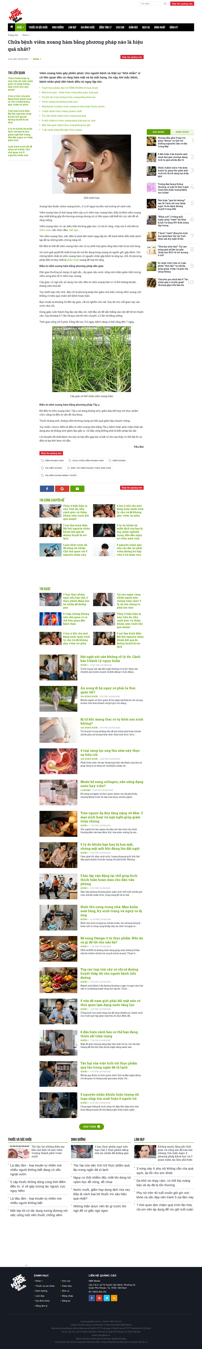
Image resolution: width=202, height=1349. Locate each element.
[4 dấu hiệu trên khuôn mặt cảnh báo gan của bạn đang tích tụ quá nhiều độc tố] (151, 157)
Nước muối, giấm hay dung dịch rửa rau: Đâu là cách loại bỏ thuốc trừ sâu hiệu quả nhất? (102, 1194)
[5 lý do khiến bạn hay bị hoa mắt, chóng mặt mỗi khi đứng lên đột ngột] (58, 855)
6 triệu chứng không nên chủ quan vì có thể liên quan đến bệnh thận (76, 618)
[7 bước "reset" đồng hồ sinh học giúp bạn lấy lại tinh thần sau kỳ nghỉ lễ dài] (151, 236)
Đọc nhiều (158, 132)
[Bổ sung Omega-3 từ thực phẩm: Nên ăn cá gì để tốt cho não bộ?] (58, 949)
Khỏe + (84, 665)
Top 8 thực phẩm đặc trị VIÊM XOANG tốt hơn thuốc (70, 87)
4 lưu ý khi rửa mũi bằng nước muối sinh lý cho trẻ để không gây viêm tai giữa (20, 100)
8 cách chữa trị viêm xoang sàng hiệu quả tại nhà (68, 120)
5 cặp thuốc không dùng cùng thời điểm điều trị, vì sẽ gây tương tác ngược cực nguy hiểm (38, 1186)
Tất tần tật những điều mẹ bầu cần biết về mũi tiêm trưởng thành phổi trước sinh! (48, 1151)
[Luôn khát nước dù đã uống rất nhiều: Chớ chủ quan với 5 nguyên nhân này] (50, 550)
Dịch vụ (146, 27)
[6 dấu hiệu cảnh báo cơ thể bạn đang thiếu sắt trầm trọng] (58, 1043)
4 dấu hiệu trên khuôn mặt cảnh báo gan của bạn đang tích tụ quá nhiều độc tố (172, 157)
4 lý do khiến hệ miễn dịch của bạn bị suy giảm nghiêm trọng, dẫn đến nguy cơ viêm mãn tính (20, 134)
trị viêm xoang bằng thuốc (61, 475)
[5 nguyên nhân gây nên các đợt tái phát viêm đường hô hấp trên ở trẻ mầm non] (104, 550)
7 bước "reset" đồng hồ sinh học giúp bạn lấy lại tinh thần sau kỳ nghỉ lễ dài (173, 236)
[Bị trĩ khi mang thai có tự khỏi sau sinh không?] (58, 730)
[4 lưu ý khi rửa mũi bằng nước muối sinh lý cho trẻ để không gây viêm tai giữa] (104, 510)
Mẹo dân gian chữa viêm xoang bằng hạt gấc (66, 125)
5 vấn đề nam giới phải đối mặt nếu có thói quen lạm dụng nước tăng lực (110, 1003)
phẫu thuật (73, 260)
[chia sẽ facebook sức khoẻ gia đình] (92, 1298)
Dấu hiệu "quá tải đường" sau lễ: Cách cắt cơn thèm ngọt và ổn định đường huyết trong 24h (172, 204)
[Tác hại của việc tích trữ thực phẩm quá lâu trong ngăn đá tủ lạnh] (58, 1074)
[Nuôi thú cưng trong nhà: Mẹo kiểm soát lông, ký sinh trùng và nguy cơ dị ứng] (58, 917)
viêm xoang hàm (54, 460)
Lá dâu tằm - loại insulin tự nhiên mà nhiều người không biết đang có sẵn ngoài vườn (35, 1170)
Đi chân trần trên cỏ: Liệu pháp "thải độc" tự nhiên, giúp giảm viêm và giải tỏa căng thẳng (173, 267)
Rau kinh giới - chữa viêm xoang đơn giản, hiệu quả (70, 92)
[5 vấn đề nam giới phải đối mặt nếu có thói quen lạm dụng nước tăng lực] (58, 1011)
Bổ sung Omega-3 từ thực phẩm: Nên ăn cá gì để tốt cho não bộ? (111, 940)
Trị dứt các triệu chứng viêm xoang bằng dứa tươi (69, 97)
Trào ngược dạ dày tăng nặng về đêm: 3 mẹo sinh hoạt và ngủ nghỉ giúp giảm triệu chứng (111, 817)
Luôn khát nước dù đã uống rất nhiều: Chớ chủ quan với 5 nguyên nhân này (20, 151)
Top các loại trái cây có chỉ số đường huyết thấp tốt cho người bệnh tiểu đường (109, 973)
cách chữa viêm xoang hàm (88, 460)
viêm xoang (119, 460)
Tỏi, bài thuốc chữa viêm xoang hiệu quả (64, 115)
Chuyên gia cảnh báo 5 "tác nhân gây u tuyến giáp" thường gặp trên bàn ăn (173, 282)
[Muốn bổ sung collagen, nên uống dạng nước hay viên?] (58, 792)
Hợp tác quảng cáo (182, 3)
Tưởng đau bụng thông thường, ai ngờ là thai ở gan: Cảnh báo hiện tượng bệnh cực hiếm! (173, 188)
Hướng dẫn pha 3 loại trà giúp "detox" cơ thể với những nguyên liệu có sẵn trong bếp (172, 142)
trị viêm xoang (53, 468)
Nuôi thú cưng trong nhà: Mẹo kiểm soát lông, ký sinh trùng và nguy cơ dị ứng (111, 911)
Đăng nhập (159, 27)
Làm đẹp (72, 27)
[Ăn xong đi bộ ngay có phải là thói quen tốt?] (58, 699)
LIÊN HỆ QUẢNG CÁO (102, 1275)
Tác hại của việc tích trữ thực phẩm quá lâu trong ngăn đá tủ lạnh (108, 1065)
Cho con (120, 27)
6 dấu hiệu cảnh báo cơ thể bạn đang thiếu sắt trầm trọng (109, 1034)
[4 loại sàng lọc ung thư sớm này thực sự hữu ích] (58, 761)
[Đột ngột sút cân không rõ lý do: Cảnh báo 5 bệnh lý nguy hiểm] (58, 667)
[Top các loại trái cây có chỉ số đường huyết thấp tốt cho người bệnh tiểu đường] (58, 980)
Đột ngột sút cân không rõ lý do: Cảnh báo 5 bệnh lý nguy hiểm (110, 659)
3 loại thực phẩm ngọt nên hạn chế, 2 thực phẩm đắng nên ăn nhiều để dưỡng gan (76, 601)
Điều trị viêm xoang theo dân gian (91, 468)
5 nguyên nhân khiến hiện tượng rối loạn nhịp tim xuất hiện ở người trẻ (109, 1096)
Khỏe (20, 27)
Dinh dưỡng (58, 27)
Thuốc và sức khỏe (38, 27)
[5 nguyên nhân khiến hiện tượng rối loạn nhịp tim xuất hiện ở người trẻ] (58, 1105)
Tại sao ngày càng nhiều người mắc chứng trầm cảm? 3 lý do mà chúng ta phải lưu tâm (129, 601)
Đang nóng (182, 132)
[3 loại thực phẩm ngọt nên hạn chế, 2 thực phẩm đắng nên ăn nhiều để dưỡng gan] (50, 599)
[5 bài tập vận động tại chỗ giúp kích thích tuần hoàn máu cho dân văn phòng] (58, 886)
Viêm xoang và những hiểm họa (59, 101)
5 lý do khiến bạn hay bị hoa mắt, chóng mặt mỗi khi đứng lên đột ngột (110, 846)
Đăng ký (174, 27)
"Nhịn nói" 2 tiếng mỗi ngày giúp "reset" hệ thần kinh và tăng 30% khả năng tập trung (173, 221)
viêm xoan (45, 230)
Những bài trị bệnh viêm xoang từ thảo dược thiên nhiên (73, 106)
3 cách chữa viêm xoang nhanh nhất (62, 111)
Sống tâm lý (105, 27)
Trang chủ (13, 35)
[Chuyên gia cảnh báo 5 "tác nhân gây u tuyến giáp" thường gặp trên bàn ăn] (151, 282)
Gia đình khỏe (88, 27)
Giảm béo (133, 27)
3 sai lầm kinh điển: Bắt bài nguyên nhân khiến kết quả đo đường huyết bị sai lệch (20, 116)
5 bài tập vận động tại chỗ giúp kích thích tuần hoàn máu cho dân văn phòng (108, 880)
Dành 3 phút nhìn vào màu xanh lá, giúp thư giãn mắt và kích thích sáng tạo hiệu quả (173, 172)
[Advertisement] (117, 14)
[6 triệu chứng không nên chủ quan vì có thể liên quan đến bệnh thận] (50, 619)
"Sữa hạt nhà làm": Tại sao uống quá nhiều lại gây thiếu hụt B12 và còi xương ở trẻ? (173, 251)
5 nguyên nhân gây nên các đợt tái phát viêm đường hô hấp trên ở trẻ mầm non (129, 549)
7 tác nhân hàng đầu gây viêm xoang (62, 129)
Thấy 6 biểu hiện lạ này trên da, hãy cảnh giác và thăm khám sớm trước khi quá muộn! (20, 84)
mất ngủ (73, 230)
